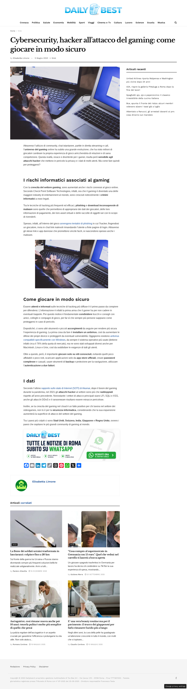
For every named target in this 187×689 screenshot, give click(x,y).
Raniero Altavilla (20, 571)
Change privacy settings (175, 686)
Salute (46, 22)
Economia (58, 22)
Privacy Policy (29, 667)
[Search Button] (176, 22)
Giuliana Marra (77, 574)
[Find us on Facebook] (176, 678)
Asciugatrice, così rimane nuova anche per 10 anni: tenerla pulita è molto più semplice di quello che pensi (35, 624)
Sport (82, 22)
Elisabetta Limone (21, 58)
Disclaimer (44, 667)
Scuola (150, 22)
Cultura (118, 22)
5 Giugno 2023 (41, 58)
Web (20, 31)
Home (12, 31)
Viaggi (91, 22)
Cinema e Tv (104, 22)
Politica (36, 22)
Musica (161, 22)
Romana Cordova (20, 644)
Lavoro (128, 22)
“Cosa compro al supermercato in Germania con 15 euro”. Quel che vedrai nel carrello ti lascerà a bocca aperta (93, 554)
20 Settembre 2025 (95, 574)
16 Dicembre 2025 (38, 571)
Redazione (15, 667)
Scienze (140, 22)
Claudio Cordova (78, 644)
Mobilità (71, 22)
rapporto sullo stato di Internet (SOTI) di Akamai (65, 388)
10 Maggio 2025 (95, 644)
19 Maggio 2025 (38, 644)
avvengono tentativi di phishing (76, 223)
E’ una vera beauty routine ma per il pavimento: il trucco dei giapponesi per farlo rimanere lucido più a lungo (91, 624)
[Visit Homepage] (93, 9)
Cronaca (24, 22)
